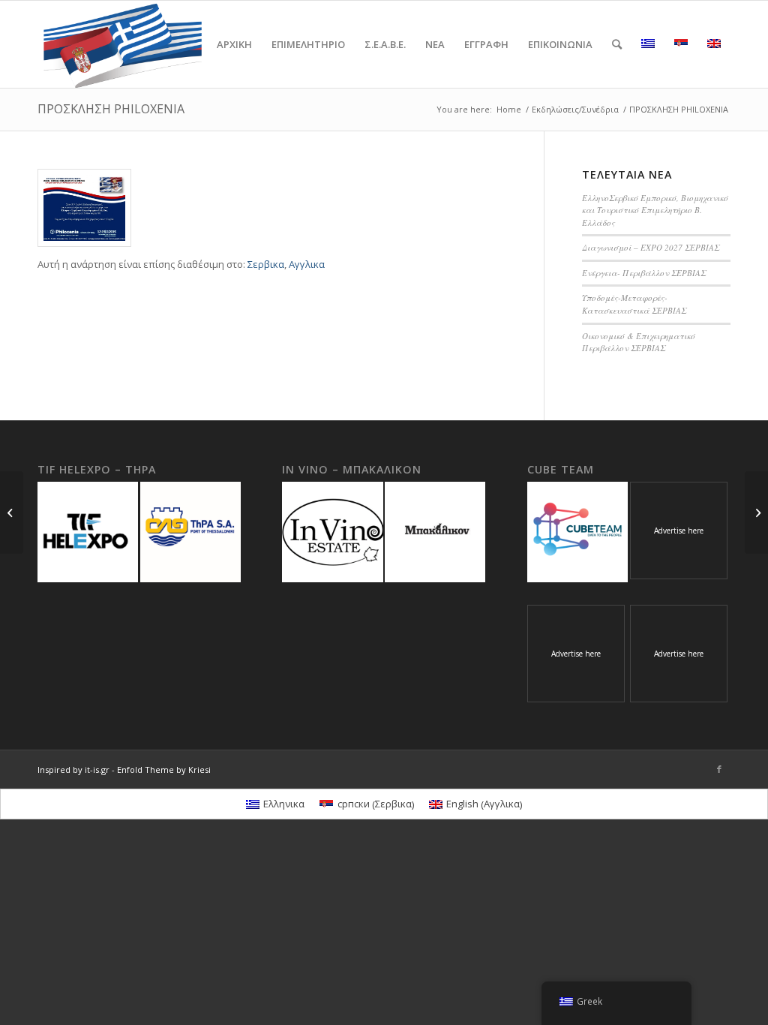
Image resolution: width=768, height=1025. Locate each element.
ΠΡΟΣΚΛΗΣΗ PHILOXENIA (111, 109)
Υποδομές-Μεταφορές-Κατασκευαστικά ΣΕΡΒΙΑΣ (634, 304)
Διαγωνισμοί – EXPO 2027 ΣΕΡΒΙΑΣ (650, 247)
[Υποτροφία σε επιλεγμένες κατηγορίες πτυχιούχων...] (756, 512)
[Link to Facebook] (719, 769)
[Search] (617, 44)
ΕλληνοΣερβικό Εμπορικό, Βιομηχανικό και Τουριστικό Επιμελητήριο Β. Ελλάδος (655, 210)
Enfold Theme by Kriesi (164, 769)
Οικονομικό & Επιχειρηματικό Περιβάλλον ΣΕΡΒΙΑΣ (638, 342)
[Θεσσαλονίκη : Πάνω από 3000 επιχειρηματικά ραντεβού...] (11, 512)
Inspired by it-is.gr (74, 769)
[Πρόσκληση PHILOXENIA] (84, 208)
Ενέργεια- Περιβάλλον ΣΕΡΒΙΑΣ (644, 272)
